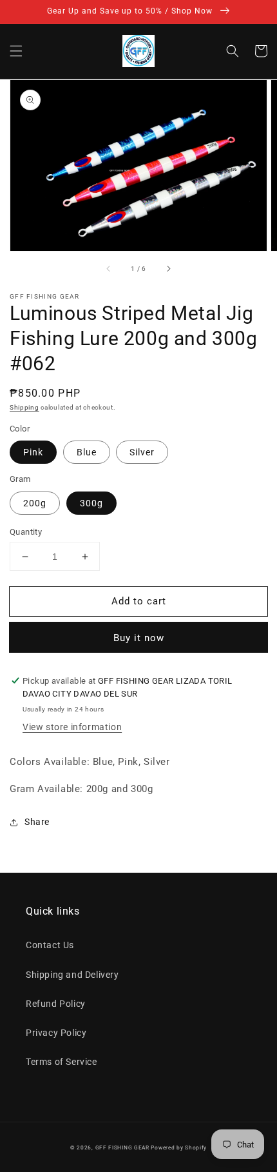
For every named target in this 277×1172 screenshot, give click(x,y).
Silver (142, 452)
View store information (72, 727)
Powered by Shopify (179, 1147)
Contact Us (50, 945)
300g (91, 503)
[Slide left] (109, 269)
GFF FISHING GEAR (122, 1147)
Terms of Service (61, 1062)
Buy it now (138, 638)
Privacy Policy (56, 1033)
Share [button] (37, 822)
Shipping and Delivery (72, 974)
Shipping (24, 407)
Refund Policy (56, 1003)
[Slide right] (168, 269)
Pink (33, 452)
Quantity (26, 532)
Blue (87, 452)
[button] (16, 51)
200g (34, 503)
